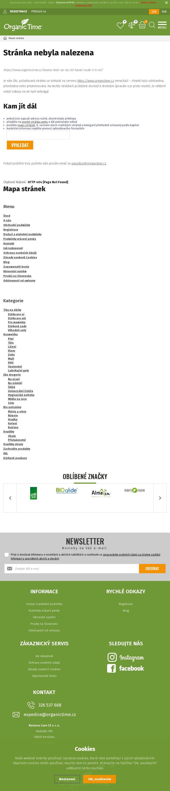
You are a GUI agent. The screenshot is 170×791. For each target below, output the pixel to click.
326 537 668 (49, 705)
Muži (11, 358)
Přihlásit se (38, 11)
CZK (154, 11)
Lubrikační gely (18, 370)
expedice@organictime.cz (88, 163)
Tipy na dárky (12, 310)
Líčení (12, 346)
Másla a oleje (17, 411)
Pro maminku (16, 322)
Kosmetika (10, 334)
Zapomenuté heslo (44, 675)
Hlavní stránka (16, 38)
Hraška (12, 419)
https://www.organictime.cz (95, 81)
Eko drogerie (12, 374)
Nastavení (67, 779)
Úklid (11, 387)
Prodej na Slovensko (44, 623)
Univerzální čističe (20, 391)
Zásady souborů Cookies (44, 669)
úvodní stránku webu (35, 121)
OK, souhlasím (99, 779)
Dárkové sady (17, 326)
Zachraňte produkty (16, 448)
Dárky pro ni (16, 314)
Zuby (11, 354)
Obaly (12, 436)
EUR (164, 11)
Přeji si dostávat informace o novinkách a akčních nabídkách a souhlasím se (85, 556)
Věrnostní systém (44, 617)
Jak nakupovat (44, 656)
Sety (11, 403)
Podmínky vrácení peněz (44, 610)
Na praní (14, 379)
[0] (120, 25)
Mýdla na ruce (17, 399)
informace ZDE (84, 5)
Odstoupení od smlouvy (44, 630)
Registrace (126, 604)
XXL (5, 453)
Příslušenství (17, 440)
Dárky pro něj (17, 318)
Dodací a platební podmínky (44, 604)
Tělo (11, 342)
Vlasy (11, 350)
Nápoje (13, 415)
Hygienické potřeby (21, 395)
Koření (12, 423)
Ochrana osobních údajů (44, 662)
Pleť (11, 338)
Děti (11, 362)
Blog (126, 610)
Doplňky (8, 431)
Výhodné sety (17, 330)
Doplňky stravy (13, 444)
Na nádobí (15, 383)
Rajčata (13, 427)
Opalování (15, 366)
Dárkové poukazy (15, 458)
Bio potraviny (12, 407)
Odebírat (152, 568)
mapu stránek (26, 125)
